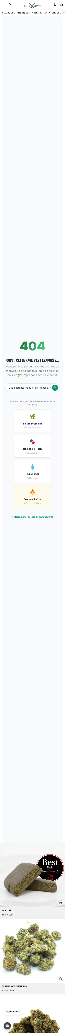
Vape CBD (37, 12)
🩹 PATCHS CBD (53, 12)
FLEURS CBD (8, 12)
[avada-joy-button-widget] (7, 1025)
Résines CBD (23, 12)
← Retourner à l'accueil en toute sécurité (32, 517)
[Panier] (61, 4)
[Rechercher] (10, 4)
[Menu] (3, 4)
